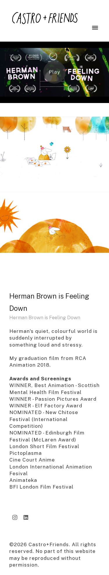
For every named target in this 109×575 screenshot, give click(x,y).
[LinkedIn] (26, 517)
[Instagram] (14, 517)
